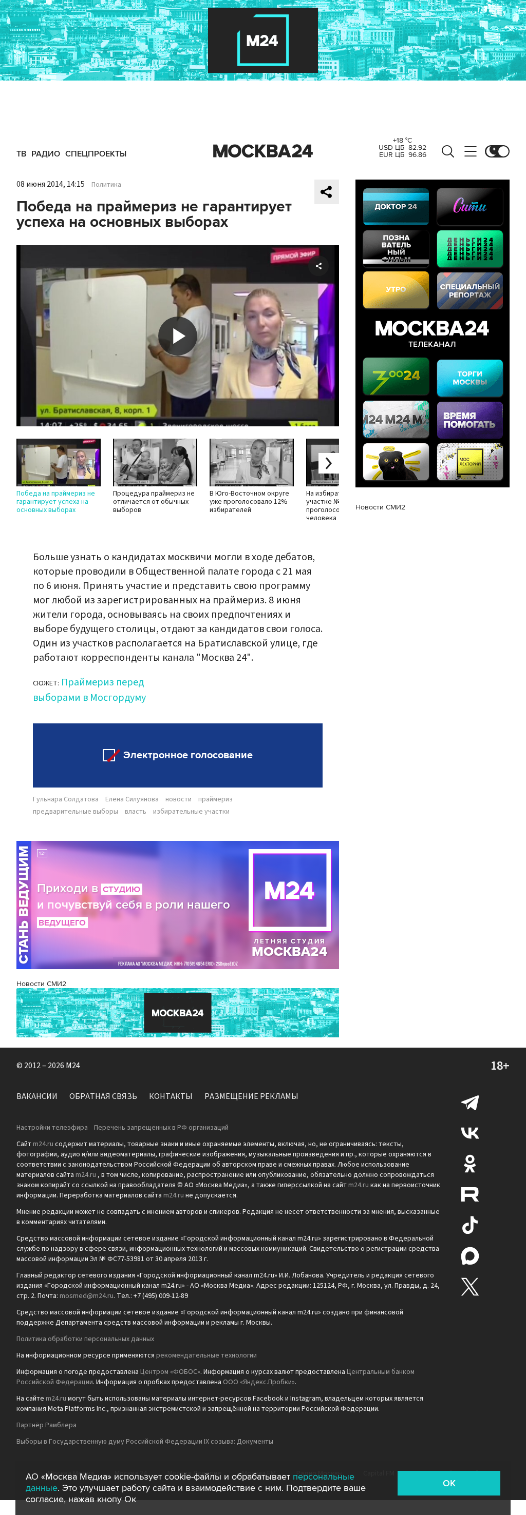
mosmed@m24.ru (87, 1296)
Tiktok (470, 1225)
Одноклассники (470, 1163)
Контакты (171, 1096)
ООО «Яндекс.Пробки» (259, 1382)
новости (178, 799)
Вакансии (37, 1096)
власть (135, 811)
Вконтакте (470, 1133)
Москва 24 (263, 151)
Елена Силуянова (132, 799)
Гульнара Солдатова (66, 799)
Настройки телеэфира (52, 1128)
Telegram (470, 1102)
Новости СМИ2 (41, 983)
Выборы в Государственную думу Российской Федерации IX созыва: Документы (144, 1442)
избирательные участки (191, 811)
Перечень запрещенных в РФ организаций (161, 1128)
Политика (106, 185)
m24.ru (43, 1144)
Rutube (470, 1194)
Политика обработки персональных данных (85, 1339)
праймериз (215, 799)
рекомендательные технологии (206, 1355)
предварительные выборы (75, 811)
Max (470, 1256)
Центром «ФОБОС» (170, 1372)
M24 (73, 1065)
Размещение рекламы (251, 1096)
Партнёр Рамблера (46, 1425)
